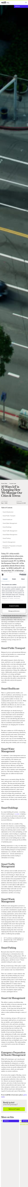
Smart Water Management (10, 523)
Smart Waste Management (10, 534)
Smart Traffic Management (10, 530)
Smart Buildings (7, 527)
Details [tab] (14, 579)
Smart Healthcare (7, 519)
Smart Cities (4, 483)
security (17, 814)
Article (17, 6)
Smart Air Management (9, 542)
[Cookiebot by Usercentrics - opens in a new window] (19, 575)
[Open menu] (26, 2)
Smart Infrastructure (8, 512)
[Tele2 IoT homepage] (5, 2)
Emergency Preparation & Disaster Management (12, 546)
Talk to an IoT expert (14, 1109)
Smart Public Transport (9, 515)
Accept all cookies (14, 606)
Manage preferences (14, 611)
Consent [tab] (5, 579)
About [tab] (23, 579)
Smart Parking (6, 538)
